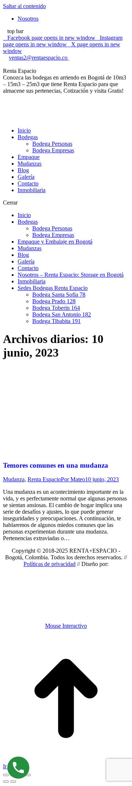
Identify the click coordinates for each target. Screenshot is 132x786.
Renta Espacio (44, 479)
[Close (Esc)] (6, 775)
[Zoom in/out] (28, 775)
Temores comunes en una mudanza (55, 465)
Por (73, 479)
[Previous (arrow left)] (6, 781)
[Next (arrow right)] (13, 781)
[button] (66, 202)
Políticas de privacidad (49, 564)
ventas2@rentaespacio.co (39, 57)
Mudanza (14, 479)
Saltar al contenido (24, 6)
